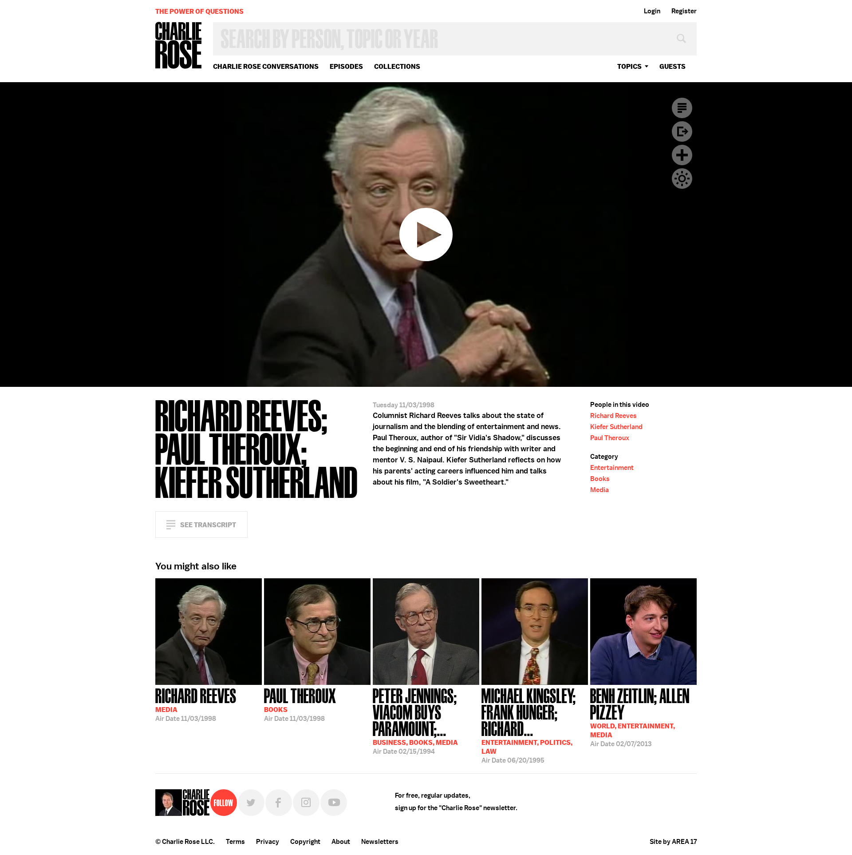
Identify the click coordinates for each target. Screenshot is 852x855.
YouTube (333, 802)
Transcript (682, 108)
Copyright (305, 841)
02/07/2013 (640, 716)
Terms (235, 841)
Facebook (278, 802)
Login (652, 11)
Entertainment (612, 467)
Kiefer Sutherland (616, 426)
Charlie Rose (178, 46)
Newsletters (379, 841)
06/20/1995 (528, 725)
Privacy (267, 841)
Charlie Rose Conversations (266, 66)
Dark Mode (682, 178)
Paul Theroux (609, 437)
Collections (397, 66)
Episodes (346, 66)
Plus (682, 155)
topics (629, 66)
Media (599, 489)
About (340, 841)
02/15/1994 (415, 720)
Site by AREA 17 (673, 841)
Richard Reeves (613, 415)
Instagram (306, 802)
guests (672, 66)
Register (684, 11)
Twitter (251, 802)
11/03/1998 (196, 704)
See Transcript (208, 525)
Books (600, 478)
